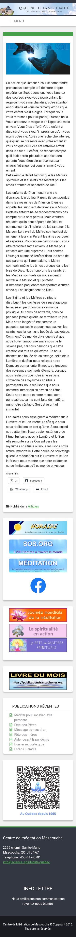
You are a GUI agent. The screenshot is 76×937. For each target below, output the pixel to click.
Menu (18, 21)
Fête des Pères (25, 725)
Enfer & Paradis (25, 749)
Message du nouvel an (30, 730)
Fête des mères (25, 735)
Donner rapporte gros (29, 744)
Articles (33, 506)
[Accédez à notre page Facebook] (38, 593)
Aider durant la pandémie (31, 739)
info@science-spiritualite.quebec (26, 862)
